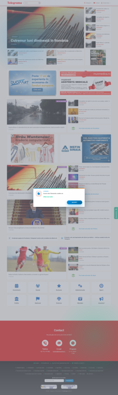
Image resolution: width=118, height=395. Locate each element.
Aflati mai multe (48, 197)
